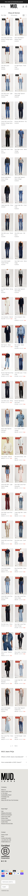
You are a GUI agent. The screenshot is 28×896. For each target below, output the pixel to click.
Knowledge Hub (5, 796)
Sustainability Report (6, 795)
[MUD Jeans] (14, 6)
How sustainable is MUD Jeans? (11, 762)
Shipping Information (6, 813)
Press (2, 836)
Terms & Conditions (6, 820)
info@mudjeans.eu (5, 841)
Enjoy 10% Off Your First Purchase (9, 800)
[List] (26, 15)
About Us (3, 789)
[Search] (5, 6)
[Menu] (1, 6)
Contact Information (6, 838)
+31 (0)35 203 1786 (6, 840)
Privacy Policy (4, 818)
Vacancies (3, 798)
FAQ (2, 811)
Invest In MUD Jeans (6, 791)
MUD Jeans (6, 890)
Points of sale (4, 834)
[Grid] (23, 15)
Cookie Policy (4, 821)
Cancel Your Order (5, 816)
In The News (4, 793)
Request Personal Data (7, 823)
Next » (16, 745)
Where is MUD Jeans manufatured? (12, 757)
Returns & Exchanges (6, 814)
